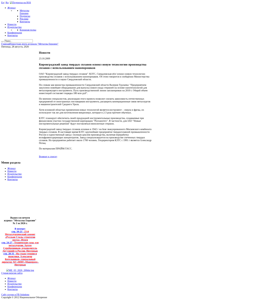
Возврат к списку (48, 156)
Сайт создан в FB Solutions (15, 294)
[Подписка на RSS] (20, 2)
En (2, 2)
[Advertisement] (17, 199)
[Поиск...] (2, 41)
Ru (7, 2)
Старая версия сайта (11, 273)
